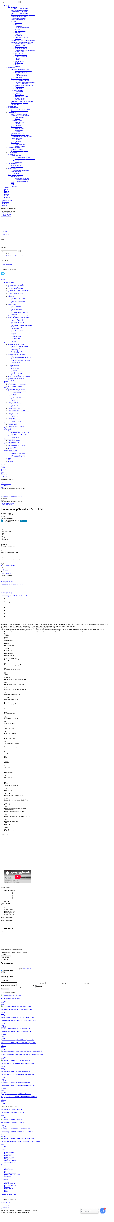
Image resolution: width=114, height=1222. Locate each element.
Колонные (18, 39)
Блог (5, 1190)
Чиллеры (14, 186)
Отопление (11, 154)
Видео (6, 1191)
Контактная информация (8, 1194)
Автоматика (15, 160)
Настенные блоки (16, 308)
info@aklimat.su (7, 213)
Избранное (5, 203)
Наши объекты (8, 1188)
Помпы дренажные (21, 56)
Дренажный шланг (20, 45)
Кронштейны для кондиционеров (25, 50)
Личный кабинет (7, 200)
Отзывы (6, 1182)
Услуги (6, 187)
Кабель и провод (20, 51)
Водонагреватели (13, 107)
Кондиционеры (12, 7)
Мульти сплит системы (18, 19)
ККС (12, 184)
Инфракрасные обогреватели (20, 115)
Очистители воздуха (17, 165)
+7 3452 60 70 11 (7, 214)
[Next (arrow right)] (3, 500)
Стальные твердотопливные (23, 157)
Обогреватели (12, 112)
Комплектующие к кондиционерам (22, 42)
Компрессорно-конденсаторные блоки (23, 40)
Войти (3, 972)
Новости (7, 192)
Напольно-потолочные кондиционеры (23, 15)
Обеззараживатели (17, 167)
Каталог (6, 5)
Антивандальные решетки (23, 43)
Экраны (17, 66)
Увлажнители (12, 168)
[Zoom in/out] (6, 498)
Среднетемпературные (22, 179)
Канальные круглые (21, 72)
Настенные (18, 23)
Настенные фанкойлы (18, 298)
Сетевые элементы (17, 90)
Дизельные (18, 125)
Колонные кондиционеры (19, 16)
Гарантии (7, 1187)
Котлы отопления (16, 155)
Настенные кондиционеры (19, 8)
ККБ (12, 183)
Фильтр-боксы (19, 95)
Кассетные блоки (16, 309)
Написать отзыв (5, 956)
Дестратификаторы (21, 75)
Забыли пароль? (27, 968)
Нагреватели (19, 91)
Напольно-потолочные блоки (20, 312)
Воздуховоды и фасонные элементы (22, 101)
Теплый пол (15, 143)
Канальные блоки (16, 311)
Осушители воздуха (14, 147)
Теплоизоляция (19, 61)
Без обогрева (19, 130)
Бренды (6, 191)
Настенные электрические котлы (25, 159)
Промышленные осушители (19, 151)
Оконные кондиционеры (18, 18)
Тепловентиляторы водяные (19, 135)
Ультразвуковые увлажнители (20, 170)
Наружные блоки (20, 31)
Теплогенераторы (16, 138)
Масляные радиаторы (17, 133)
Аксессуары (18, 77)
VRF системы (15, 29)
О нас (6, 195)
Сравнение (5, 202)
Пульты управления (21, 55)
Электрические (19, 117)
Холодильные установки (15, 175)
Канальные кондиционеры (19, 13)
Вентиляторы (12, 106)
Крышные (18, 74)
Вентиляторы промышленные (20, 69)
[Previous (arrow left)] (1, 500)
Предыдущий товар (7, 503)
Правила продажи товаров (12, 1174)
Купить (5, 570)
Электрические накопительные (20, 109)
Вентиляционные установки (20, 79)
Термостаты (18, 162)
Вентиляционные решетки (19, 103)
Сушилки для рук (13, 152)
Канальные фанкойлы (18, 301)
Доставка (7, 1171)
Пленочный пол (20, 144)
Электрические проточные (19, 111)
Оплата (6, 1168)
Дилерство (7, 1176)
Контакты (7, 197)
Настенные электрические (19, 434)
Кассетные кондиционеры (19, 11)
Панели (17, 58)
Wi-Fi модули (19, 53)
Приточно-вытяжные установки (25, 82)
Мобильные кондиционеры (19, 10)
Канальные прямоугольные (23, 71)
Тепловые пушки (16, 120)
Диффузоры (15, 104)
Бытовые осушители (17, 149)
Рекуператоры (19, 99)
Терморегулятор (20, 146)
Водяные (17, 131)
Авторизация (5, 957)
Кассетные (18, 24)
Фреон (17, 64)
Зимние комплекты (21, 48)
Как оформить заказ (10, 1173)
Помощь (6, 194)
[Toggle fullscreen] (5, 498)
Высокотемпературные (22, 178)
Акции (6, 189)
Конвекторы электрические (19, 114)
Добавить (23, 521)
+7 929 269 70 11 (6, 216)
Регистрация (4, 959)
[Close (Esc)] (1, 498)
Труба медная (19, 63)
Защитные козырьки (21, 47)
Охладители (18, 93)
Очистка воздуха (13, 163)
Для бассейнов (19, 87)
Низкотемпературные (21, 181)
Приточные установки (22, 80)
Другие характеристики (8, 565)
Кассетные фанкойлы (17, 300)
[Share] (3, 498)
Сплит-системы (16, 176)
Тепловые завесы (16, 127)
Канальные (18, 26)
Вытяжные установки (21, 83)
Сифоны (17, 59)
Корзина (4, 205)
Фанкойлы (14, 21)
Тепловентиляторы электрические (21, 136)
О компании (4, 1179)
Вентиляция (11, 67)
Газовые (17, 119)
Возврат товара (9, 1169)
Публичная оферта (10, 1185)
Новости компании (10, 1183)
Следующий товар (6, 504)
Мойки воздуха (16, 171)
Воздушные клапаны (21, 96)
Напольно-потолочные (22, 27)
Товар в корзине (6, 573)
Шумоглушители (20, 98)
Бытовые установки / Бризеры (24, 85)
